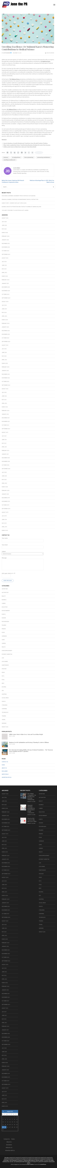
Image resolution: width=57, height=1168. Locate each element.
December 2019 (6, 497)
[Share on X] (11, 152)
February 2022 (5, 410)
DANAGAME (51, 1161)
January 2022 (5, 414)
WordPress (43, 1164)
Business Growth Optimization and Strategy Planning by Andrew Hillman (21, 206)
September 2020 (6, 468)
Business (6, 157)
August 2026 (5, 218)
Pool (3, 679)
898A (29, 1160)
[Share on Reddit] (25, 152)
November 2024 (6, 290)
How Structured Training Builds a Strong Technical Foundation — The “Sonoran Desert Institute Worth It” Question (31, 750)
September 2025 (6, 254)
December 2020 (6, 457)
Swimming (4, 708)
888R (52, 1160)
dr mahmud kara (16, 157)
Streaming (4, 705)
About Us (4, 768)
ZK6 (10, 1160)
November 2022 (6, 377)
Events (4, 614)
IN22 (8, 1161)
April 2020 (4, 483)
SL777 (31, 1161)
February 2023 (5, 367)
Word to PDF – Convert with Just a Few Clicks (14, 203)
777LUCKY (46, 1160)
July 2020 (4, 472)
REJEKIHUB (21, 1161)
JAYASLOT (20, 1160)
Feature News (5, 621)
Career (3, 603)
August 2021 (5, 432)
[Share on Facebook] (7, 152)
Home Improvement (7, 650)
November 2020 (6, 461)
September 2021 (6, 428)
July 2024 (4, 305)
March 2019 (5, 530)
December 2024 (6, 287)
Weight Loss (5, 726)
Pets (3, 676)
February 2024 (5, 323)
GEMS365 (25, 1160)
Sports (4, 701)
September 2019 (6, 508)
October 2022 (5, 381)
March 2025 (5, 276)
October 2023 (5, 337)
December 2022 (6, 374)
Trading (4, 716)
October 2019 (5, 505)
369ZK (28, 1163)
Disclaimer (4, 771)
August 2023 (5, 345)
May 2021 (4, 443)
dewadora (7, 1157)
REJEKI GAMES (39, 1160)
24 (3, 1127)
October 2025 (5, 250)
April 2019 (4, 526)
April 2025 (4, 272)
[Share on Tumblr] (28, 152)
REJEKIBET (6, 1160)
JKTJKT (12, 1161)
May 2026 (4, 229)
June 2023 (4, 352)
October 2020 (5, 465)
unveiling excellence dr (9, 159)
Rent (3, 683)
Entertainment (6, 610)
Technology (5, 712)
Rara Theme (30, 1164)
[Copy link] (39, 152)
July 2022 (4, 392)
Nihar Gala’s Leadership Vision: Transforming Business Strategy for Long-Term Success (26, 145)
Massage (4, 668)
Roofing (4, 686)
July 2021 (4, 436)
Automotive (5, 592)
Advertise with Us (6, 777)
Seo (3, 690)
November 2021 (6, 421)
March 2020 (5, 486)
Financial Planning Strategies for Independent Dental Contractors (20, 199)
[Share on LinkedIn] (14, 152)
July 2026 (4, 221)
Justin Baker (6, 52)
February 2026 (5, 236)
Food (3, 632)
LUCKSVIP (40, 1161)
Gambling (4, 636)
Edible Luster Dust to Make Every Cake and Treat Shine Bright (19, 146)
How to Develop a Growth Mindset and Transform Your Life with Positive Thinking (25, 143)
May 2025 (4, 268)
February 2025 (5, 279)
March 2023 (5, 363)
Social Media (5, 697)
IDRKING (5, 1161)
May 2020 (4, 479)
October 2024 (5, 294)
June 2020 (4, 476)
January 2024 (5, 327)
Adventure (5, 588)
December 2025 (6, 243)
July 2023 (4, 348)
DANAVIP (45, 1161)
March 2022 (5, 406)
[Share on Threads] (32, 152)
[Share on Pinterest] (21, 152)
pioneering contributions (43, 157)
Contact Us (5, 761)
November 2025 (6, 247)
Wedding (4, 723)
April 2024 (4, 316)
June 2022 (4, 396)
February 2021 (5, 450)
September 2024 (6, 298)
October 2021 (5, 425)
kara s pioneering (28, 157)
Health (3, 647)
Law (3, 657)
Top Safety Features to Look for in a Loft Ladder (15, 210)
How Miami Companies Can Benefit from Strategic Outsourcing (18, 195)
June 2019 (4, 519)
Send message (7, 580)
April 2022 (4, 403)
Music (3, 672)
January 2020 (5, 494)
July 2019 (4, 515)
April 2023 (4, 359)
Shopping (4, 694)
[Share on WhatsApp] (18, 152)
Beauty (4, 596)
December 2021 (6, 417)
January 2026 (5, 239)
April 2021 (4, 446)
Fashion (4, 617)
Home (3, 764)
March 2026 (5, 232)
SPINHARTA (15, 1160)
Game (3, 639)
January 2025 (5, 283)
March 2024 (5, 319)
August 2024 (5, 301)
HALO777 (35, 1161)
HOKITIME (27, 1161)
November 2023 (6, 334)
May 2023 (4, 356)
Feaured (4, 625)
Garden (4, 643)
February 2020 (5, 490)
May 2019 (4, 523)
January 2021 (5, 454)
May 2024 (4, 312)
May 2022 (4, 399)
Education (4, 607)
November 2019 (6, 501)
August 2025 (5, 258)
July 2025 (4, 261)
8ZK (50, 1160)
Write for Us (5, 774)
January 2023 (5, 370)
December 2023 (6, 330)
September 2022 (6, 385)
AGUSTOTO (13, 1157)
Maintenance (5, 665)
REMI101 (33, 1160)
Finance (4, 628)
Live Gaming (5, 661)
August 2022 (5, 388)
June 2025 (4, 265)
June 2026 (4, 225)
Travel (3, 719)
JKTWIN (16, 1161)
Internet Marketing (7, 654)
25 (5, 1127)
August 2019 (5, 512)
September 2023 (6, 341)
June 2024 (4, 308)
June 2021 (4, 439)
